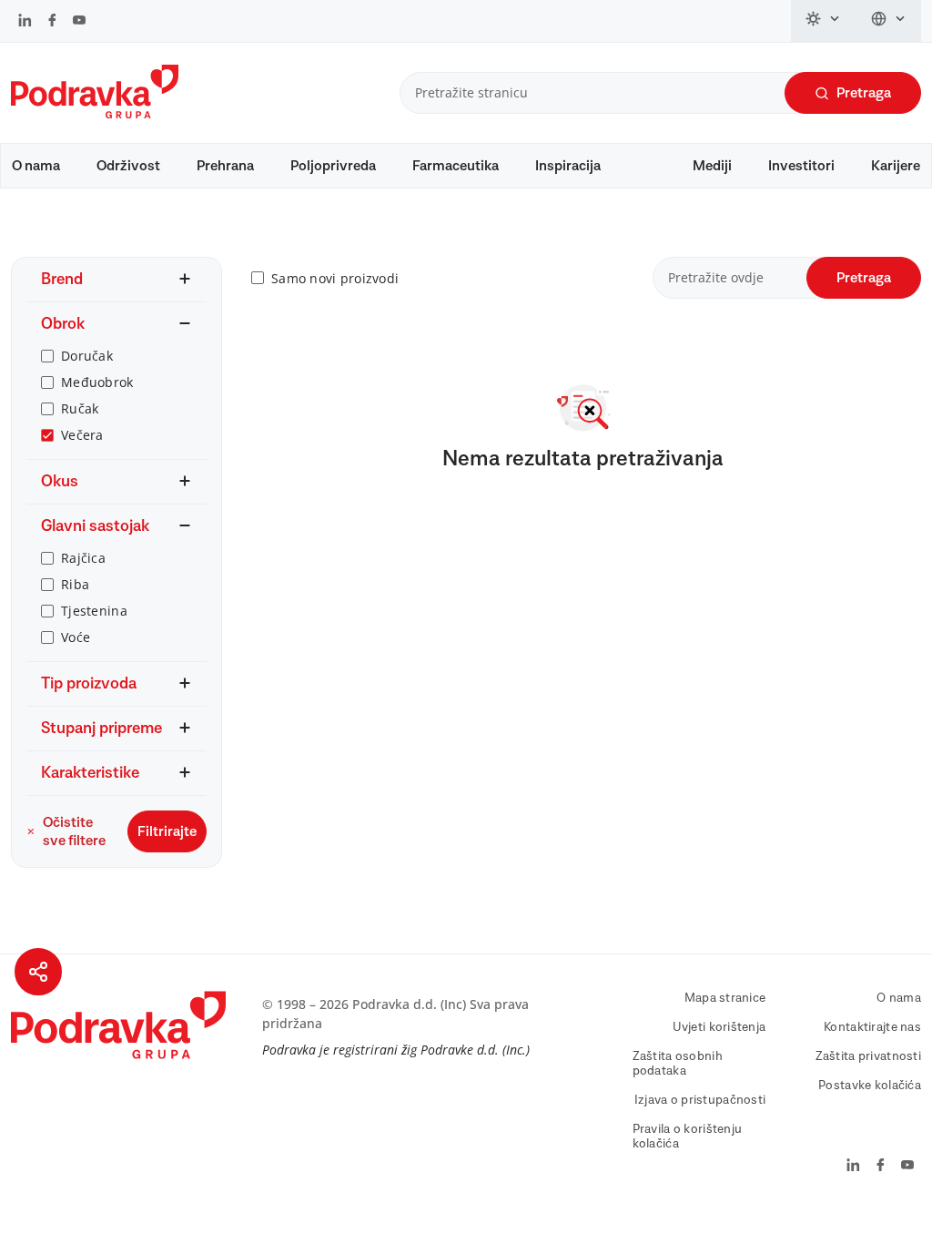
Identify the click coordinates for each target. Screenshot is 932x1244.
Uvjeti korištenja (719, 1027)
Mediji (712, 165)
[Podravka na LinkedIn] (25, 22)
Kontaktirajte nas (872, 1027)
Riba (75, 584)
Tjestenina (94, 610)
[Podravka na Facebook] (52, 22)
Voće (75, 637)
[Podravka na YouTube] (79, 22)
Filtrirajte (167, 831)
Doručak (87, 355)
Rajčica (83, 557)
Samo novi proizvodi (335, 278)
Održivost (128, 165)
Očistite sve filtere (74, 831)
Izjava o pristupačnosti (699, 1100)
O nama (36, 165)
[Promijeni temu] (823, 21)
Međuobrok (97, 382)
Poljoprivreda (333, 165)
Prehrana (225, 165)
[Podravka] (94, 114)
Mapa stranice (725, 998)
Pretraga (863, 93)
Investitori (801, 165)
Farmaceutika (455, 165)
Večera (82, 435)
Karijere (895, 165)
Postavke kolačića (869, 1085)
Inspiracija (568, 165)
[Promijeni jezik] (888, 21)
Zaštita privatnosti (868, 1056)
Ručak (79, 408)
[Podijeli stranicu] (38, 971)
